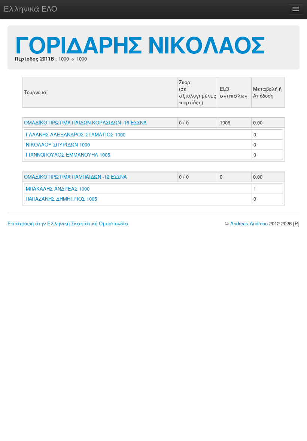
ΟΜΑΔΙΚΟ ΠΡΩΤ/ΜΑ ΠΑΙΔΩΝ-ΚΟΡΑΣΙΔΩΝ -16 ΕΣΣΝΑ (85, 122)
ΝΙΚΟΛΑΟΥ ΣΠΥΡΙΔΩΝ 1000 (58, 144)
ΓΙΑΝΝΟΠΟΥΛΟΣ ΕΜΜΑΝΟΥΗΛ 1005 (68, 154)
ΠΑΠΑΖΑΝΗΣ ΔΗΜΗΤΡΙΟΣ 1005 (61, 198)
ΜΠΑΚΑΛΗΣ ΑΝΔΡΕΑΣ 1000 (57, 188)
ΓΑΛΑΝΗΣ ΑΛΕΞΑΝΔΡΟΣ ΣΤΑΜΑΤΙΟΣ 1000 (75, 134)
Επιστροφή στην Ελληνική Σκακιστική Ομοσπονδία (67, 223)
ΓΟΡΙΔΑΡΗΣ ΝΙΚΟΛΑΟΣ (140, 44)
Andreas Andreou (249, 223)
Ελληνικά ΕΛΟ (30, 8)
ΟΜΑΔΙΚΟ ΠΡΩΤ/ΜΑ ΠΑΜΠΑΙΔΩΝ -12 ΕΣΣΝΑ (75, 176)
